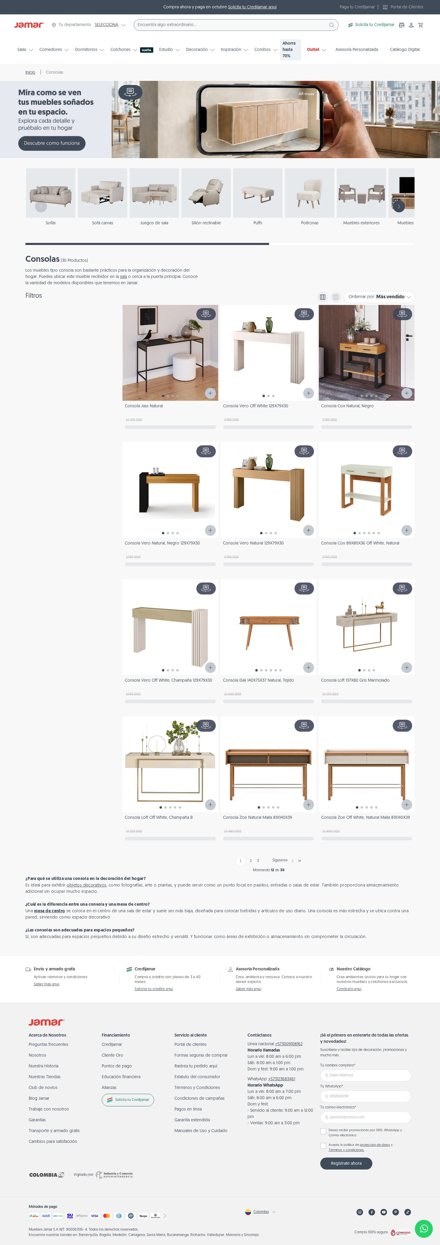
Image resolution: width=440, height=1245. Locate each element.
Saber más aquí (47, 984)
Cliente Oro (112, 1055)
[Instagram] (359, 1212)
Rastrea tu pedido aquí (196, 1066)
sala (123, 277)
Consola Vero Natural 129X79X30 (253, 543)
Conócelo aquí (349, 989)
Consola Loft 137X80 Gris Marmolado (355, 680)
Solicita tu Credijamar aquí (252, 7)
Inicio (30, 72)
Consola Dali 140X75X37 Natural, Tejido (258, 680)
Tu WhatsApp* (331, 1086)
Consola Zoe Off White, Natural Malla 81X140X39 (365, 818)
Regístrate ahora (346, 1163)
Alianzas (109, 1088)
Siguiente (280, 860)
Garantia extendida (192, 1120)
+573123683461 (281, 1079)
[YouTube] (383, 1212)
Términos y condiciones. (346, 1150)
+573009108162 (289, 1044)
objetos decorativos (87, 885)
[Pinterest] (395, 1212)
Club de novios (43, 1088)
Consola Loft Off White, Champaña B (159, 818)
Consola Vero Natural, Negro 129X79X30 (162, 543)
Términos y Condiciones (197, 1088)
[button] (421, 25)
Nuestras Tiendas (44, 1077)
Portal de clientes (191, 1045)
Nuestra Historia (43, 1066)
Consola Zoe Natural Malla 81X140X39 (257, 818)
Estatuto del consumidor (197, 1077)
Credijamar (112, 1045)
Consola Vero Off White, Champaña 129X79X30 (168, 680)
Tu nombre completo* (337, 1065)
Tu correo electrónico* (338, 1107)
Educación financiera (121, 1077)
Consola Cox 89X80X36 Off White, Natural (360, 543)
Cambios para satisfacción (53, 1142)
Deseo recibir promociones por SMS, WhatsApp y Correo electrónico (365, 1133)
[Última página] (299, 860)
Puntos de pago (117, 1066)
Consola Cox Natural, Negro (347, 406)
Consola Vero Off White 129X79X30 (255, 406)
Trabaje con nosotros (49, 1109)
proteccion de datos (375, 1145)
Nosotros (37, 1055)
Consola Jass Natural (144, 406)
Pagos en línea (188, 1109)
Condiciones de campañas (199, 1098)
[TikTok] (407, 1212)
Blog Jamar (39, 1098)
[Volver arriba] (424, 1209)
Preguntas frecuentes (48, 1045)
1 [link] (240, 861)
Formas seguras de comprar (201, 1055)
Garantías (37, 1120)
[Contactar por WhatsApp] (424, 1229)
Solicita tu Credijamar (375, 25)
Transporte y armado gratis (54, 1131)
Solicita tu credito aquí (154, 989)
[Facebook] (371, 1212)
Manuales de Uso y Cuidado (201, 1131)
